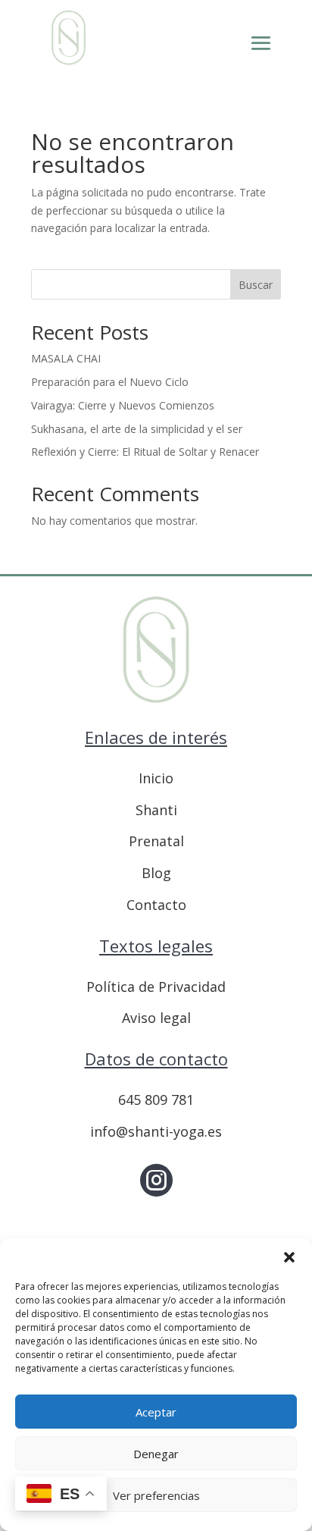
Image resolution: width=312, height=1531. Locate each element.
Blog (156, 873)
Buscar (256, 285)
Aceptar (156, 1412)
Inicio (156, 778)
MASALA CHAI (66, 358)
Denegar (156, 1453)
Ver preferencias (156, 1495)
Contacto (156, 905)
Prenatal (156, 841)
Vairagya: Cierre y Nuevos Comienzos (122, 405)
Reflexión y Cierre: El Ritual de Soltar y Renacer (145, 451)
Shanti (156, 810)
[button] (289, 1257)
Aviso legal (156, 1018)
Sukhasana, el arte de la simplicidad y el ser (136, 429)
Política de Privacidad (156, 986)
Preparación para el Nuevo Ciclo (110, 382)
